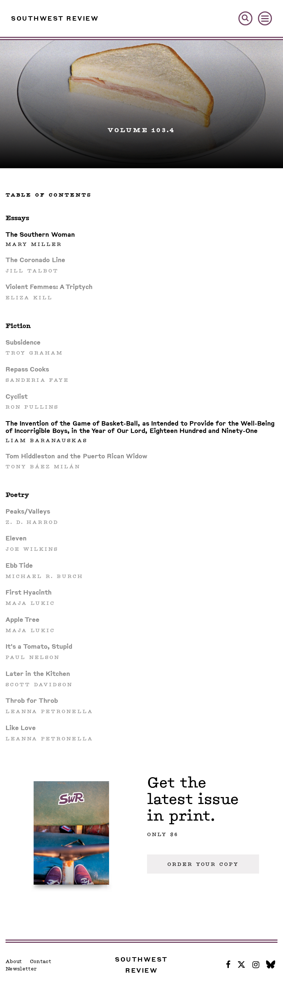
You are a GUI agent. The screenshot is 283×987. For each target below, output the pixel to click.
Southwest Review (55, 18)
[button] (245, 18)
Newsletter (21, 968)
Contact (40, 961)
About (14, 961)
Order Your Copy (203, 864)
